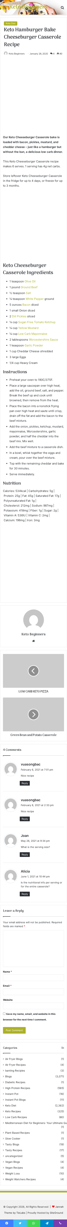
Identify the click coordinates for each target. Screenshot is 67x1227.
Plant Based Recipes (17, 1132)
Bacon (26, 304)
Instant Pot (11, 1093)
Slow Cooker (12, 1138)
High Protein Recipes (17, 1088)
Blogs (8, 1076)
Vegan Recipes (14, 1167)
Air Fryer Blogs (14, 1058)
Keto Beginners (17, 53)
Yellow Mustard (28, 328)
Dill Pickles (19, 316)
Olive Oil (30, 281)
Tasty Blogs (12, 1144)
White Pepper (35, 299)
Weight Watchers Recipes (20, 1179)
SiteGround (56, 1212)
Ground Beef (29, 287)
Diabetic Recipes (15, 1082)
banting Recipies (15, 1070)
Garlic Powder (34, 345)
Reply (25, 783)
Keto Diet (10, 23)
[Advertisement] (33, 99)
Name (7, 971)
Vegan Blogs (12, 1161)
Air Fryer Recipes (15, 1064)
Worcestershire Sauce (43, 339)
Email (7, 985)
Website (8, 999)
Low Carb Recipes (16, 1117)
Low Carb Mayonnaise (32, 334)
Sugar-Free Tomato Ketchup (36, 322)
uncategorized (13, 1156)
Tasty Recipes (13, 1150)
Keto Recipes (13, 1111)
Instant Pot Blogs (15, 1099)
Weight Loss (12, 1173)
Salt (28, 293)
